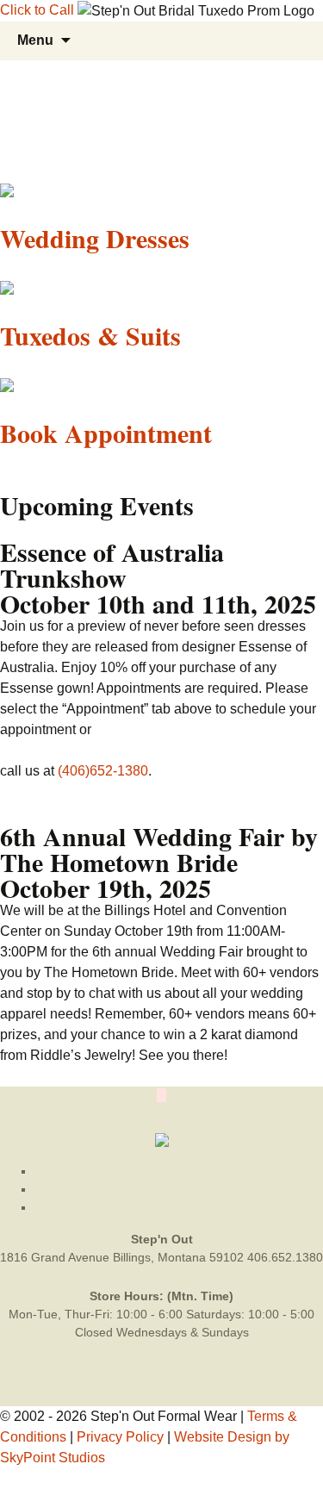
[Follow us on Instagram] (178, 1207)
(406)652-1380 (103, 770)
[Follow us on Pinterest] (178, 1171)
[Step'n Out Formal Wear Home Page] (162, 1139)
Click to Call (37, 10)
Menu (35, 40)
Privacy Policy (120, 1437)
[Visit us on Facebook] (178, 1189)
